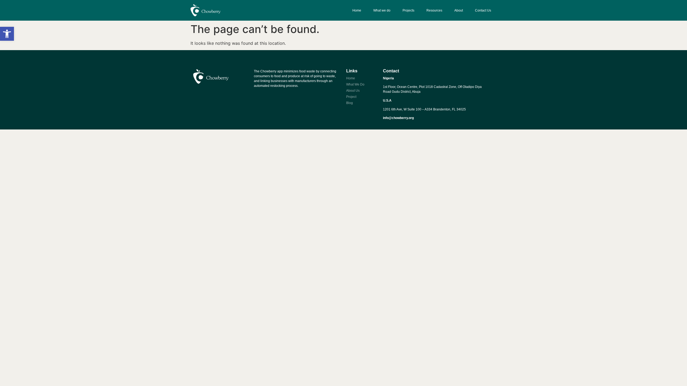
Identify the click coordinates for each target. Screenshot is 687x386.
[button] (7, 34)
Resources (434, 10)
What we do (381, 10)
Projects (408, 10)
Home (356, 10)
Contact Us (483, 10)
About (458, 10)
